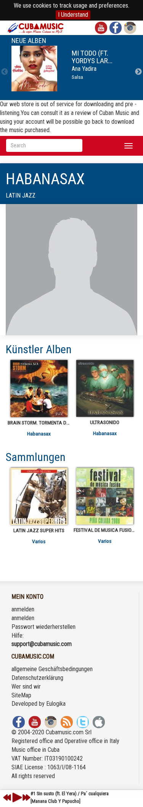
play (16, 797)
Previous (4, 72)
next (26, 797)
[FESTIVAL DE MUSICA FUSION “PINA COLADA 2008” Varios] (105, 496)
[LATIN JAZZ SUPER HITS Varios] (39, 496)
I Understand (73, 14)
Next (138, 72)
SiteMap (21, 695)
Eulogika (56, 703)
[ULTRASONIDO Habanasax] (105, 388)
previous (7, 797)
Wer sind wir (26, 686)
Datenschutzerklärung (37, 677)
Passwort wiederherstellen (43, 626)
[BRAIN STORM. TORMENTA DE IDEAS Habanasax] (39, 388)
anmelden (22, 609)
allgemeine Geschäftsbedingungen (52, 669)
